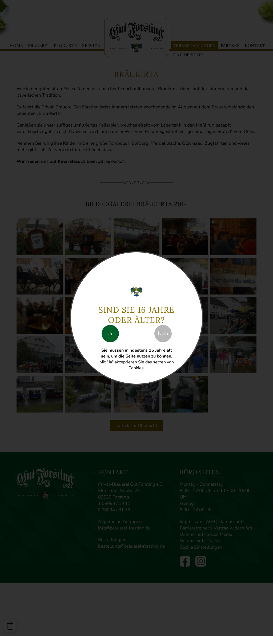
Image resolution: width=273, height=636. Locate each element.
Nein (163, 333)
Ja (110, 333)
